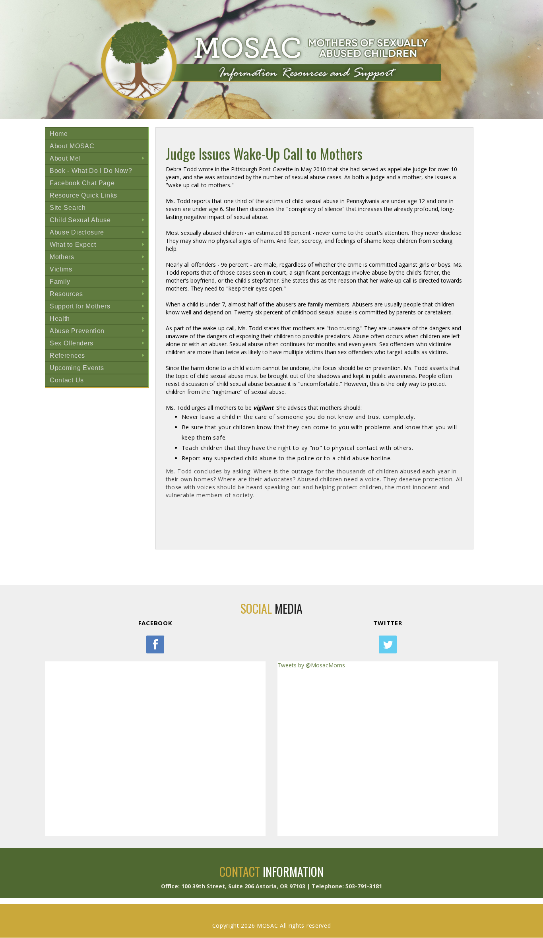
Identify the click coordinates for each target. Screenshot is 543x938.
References (99, 356)
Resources (99, 295)
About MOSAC (72, 146)
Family (99, 282)
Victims (99, 270)
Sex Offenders (99, 344)
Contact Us (67, 380)
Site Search (68, 207)
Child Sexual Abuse (99, 221)
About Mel (99, 159)
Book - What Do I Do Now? (91, 170)
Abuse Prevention (99, 332)
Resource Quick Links (83, 195)
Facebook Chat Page (82, 183)
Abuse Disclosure (99, 233)
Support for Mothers (99, 307)
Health (99, 319)
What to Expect (99, 245)
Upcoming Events (77, 367)
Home (59, 133)
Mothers (99, 258)
